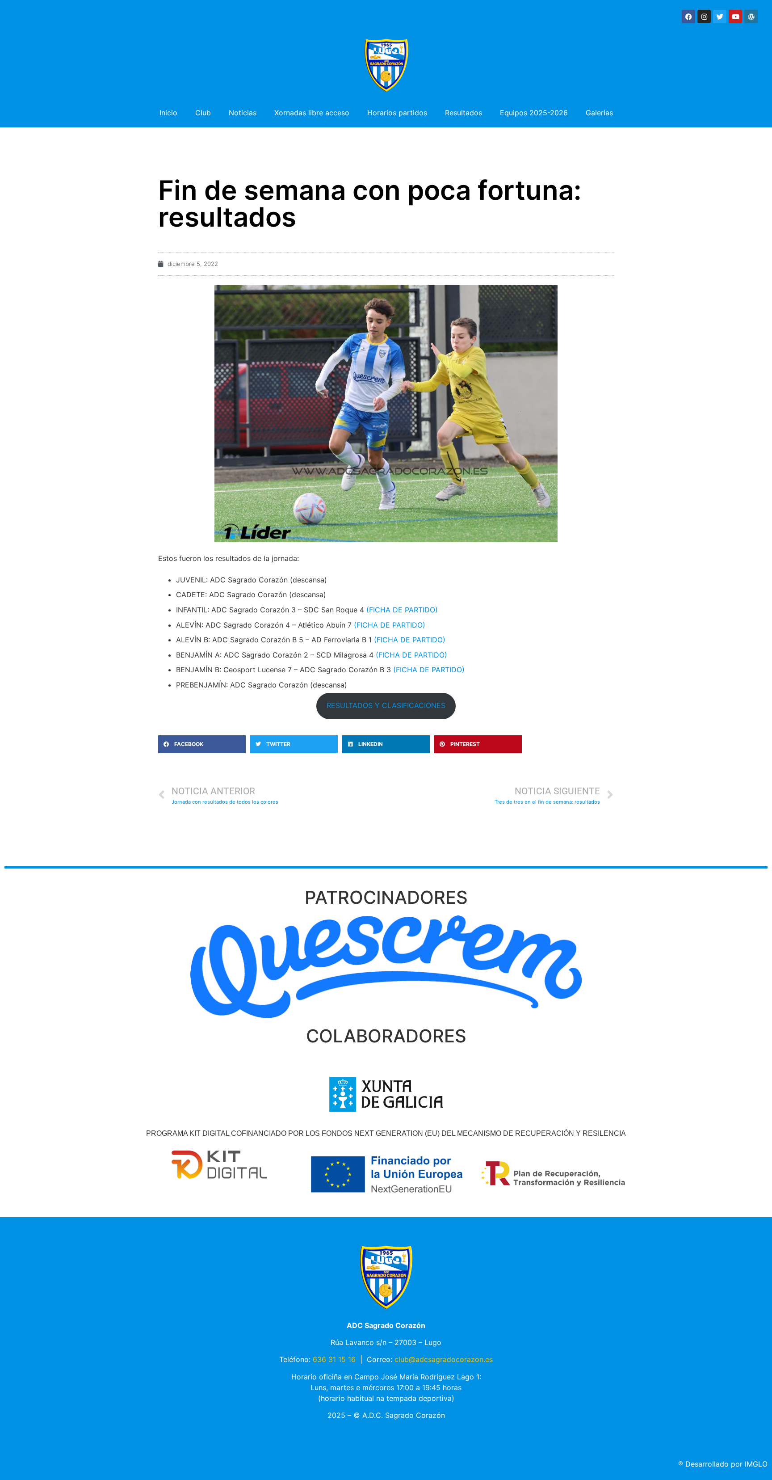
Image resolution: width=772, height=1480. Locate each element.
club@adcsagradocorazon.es (443, 1359)
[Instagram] (704, 16)
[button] (202, 744)
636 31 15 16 (334, 1359)
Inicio (168, 112)
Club (203, 112)
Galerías (599, 112)
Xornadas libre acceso (311, 112)
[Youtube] (735, 16)
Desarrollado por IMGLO (723, 1463)
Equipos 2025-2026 (534, 112)
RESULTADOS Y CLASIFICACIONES (386, 705)
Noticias (242, 112)
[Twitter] (719, 16)
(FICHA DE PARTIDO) (402, 609)
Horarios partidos (397, 112)
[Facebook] (688, 16)
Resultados (463, 112)
